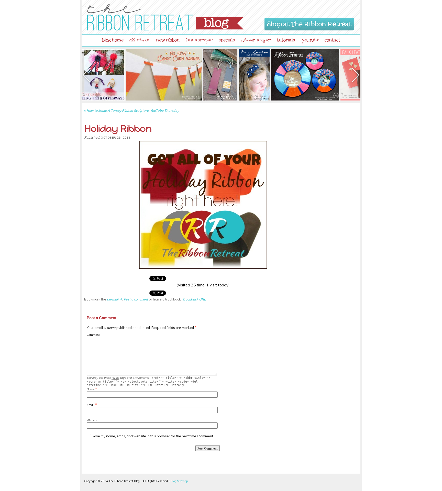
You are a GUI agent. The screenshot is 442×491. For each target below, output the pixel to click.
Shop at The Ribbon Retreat (309, 23)
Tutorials (286, 39)
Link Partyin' (199, 41)
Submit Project (256, 41)
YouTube (310, 41)
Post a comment (136, 299)
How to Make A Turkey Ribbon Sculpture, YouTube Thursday (131, 110)
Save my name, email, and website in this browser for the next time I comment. (153, 436)
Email (90, 405)
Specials (227, 39)
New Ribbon (168, 39)
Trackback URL (194, 299)
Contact (332, 39)
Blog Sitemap (179, 481)
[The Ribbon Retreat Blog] (164, 17)
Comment (93, 335)
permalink (114, 299)
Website (92, 420)
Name (90, 389)
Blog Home (113, 39)
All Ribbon (139, 41)
